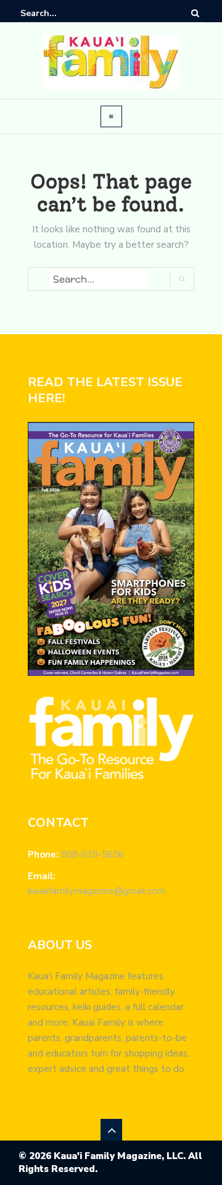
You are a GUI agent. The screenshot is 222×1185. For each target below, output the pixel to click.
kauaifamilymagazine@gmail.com (96, 891)
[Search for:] (57, 13)
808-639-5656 (92, 854)
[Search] (195, 13)
